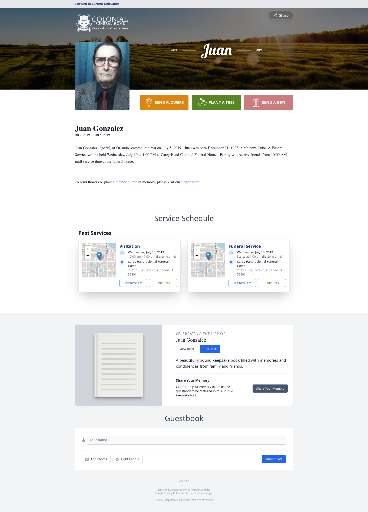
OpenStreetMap (188, 500)
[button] (99, 256)
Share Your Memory (270, 388)
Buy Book (210, 349)
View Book (187, 349)
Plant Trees (163, 283)
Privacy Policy (172, 493)
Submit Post (273, 459)
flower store (190, 181)
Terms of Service (196, 493)
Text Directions (133, 283)
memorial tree (126, 181)
